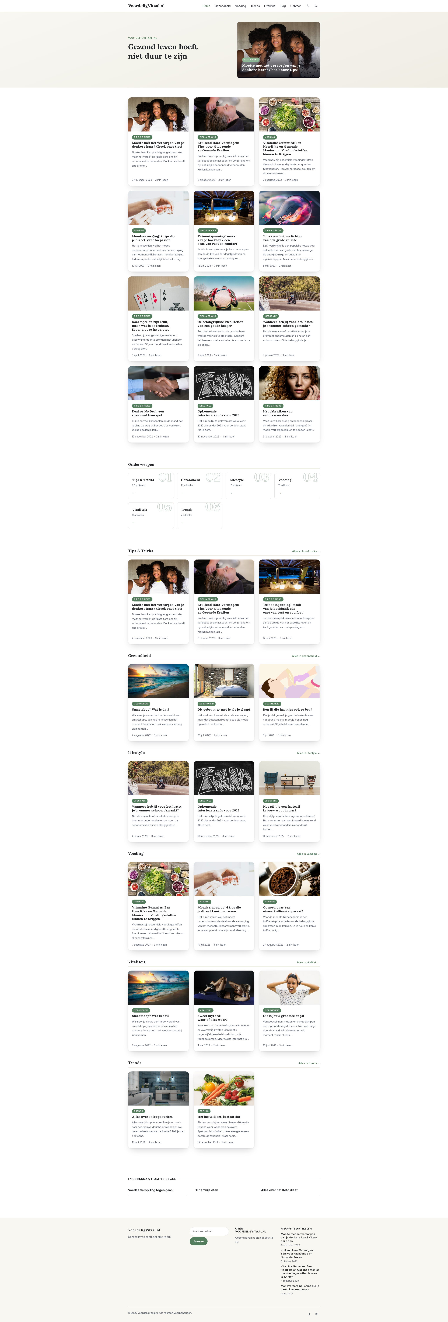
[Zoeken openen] (316, 6)
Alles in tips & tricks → (306, 551)
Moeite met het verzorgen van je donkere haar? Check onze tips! (271, 67)
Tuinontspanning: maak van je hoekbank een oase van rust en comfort (217, 240)
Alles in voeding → (308, 853)
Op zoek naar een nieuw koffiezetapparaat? (283, 909)
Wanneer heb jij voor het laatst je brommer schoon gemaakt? (288, 324)
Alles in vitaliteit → (308, 962)
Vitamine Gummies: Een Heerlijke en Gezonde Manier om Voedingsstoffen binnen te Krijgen (285, 148)
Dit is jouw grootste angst (283, 1016)
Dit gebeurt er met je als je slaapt (224, 709)
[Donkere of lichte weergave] (308, 6)
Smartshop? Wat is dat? (150, 709)
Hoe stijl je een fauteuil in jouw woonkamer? (281, 808)
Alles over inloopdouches (152, 1117)
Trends (255, 6)
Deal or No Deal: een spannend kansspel (148, 413)
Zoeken (199, 1241)
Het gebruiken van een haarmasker (278, 413)
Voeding (240, 6)
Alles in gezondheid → (306, 655)
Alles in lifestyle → (308, 752)
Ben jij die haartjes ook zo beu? (287, 709)
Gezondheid (223, 6)
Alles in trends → (309, 1063)
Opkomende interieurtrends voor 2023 (218, 413)
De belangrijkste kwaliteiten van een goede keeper (220, 324)
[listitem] (309, 1314)
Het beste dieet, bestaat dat (219, 1117)
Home (206, 6)
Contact (295, 6)
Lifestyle (269, 6)
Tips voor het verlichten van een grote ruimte (282, 238)
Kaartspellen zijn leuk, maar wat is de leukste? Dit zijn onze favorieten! (151, 326)
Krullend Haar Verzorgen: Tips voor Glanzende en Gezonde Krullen (218, 146)
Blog (283, 6)
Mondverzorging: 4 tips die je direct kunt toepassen (153, 238)
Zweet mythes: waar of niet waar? (212, 1018)
